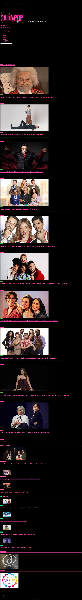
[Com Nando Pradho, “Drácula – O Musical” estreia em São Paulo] (24, 168)
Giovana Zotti (34, 286)
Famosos (4, 39)
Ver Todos (7, 445)
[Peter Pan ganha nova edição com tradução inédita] (7, 516)
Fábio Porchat (25, 323)
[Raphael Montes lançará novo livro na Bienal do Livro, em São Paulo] (7, 529)
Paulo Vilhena (32, 248)
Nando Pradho (36, 174)
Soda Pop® (36, 598)
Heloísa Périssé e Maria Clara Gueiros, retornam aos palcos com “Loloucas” (25, 432)
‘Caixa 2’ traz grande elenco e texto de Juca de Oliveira (18, 209)
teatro (33, 99)
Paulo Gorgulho (44, 211)
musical (30, 99)
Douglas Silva (43, 360)
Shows (6, 38)
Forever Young (25, 99)
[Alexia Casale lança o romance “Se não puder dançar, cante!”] (7, 543)
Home (5, 461)
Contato (4, 41)
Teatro (4, 32)
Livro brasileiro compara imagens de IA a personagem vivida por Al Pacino (19, 507)
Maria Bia (52, 286)
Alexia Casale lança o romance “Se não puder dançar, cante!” (16, 547)
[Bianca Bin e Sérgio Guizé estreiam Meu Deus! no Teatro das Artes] (24, 130)
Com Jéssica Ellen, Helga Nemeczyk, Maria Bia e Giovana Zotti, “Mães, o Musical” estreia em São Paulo (33, 283)
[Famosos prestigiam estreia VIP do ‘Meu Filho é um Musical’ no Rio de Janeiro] (7, 474)
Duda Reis (27, 248)
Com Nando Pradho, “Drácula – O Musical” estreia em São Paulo (21, 172)
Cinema (4, 35)
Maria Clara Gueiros (37, 323)
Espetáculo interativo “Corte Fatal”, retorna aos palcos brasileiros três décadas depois (29, 358)
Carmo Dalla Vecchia (29, 360)
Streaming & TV (6, 31)
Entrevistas (5, 36)
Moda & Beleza (6, 40)
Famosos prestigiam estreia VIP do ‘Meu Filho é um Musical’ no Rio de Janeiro (20, 479)
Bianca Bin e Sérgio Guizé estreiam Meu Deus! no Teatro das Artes (22, 134)
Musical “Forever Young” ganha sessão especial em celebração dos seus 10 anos (27, 97)
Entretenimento (6, 30)
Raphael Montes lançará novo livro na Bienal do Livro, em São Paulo (17, 534)
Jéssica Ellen (47, 286)
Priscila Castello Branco (46, 323)
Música (4, 37)
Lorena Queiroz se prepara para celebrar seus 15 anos (14, 492)
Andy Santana (11, 99)
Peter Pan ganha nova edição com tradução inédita (13, 521)
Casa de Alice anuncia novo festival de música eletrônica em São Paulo (16, 4)
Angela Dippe (26, 397)
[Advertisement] (41, 53)
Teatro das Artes (38, 99)
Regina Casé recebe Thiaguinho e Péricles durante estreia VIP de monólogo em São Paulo (23, 463)
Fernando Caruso (49, 360)
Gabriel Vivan (37, 211)
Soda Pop (2, 25)
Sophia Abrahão (50, 211)
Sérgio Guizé (37, 137)
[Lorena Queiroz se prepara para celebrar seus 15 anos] (7, 487)
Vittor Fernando (47, 248)
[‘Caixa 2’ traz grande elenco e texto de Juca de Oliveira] (24, 205)
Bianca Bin (32, 137)
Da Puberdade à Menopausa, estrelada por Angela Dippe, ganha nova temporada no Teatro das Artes (34, 395)
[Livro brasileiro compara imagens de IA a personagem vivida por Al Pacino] (7, 503)
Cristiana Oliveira (36, 360)
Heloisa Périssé (26, 435)
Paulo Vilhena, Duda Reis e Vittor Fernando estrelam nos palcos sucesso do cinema (27, 246)
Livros (4, 33)
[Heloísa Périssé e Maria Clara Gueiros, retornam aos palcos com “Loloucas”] (24, 429)
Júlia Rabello (30, 323)
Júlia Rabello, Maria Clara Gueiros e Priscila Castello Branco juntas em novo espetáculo (29, 321)
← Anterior (5, 441)
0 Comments (20, 99)
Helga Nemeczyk (41, 286)
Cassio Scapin (31, 211)
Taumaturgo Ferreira (57, 211)
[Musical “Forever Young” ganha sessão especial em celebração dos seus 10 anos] (24, 93)
